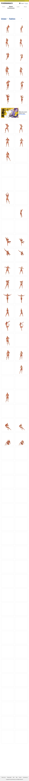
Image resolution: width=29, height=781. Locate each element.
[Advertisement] (14, 12)
